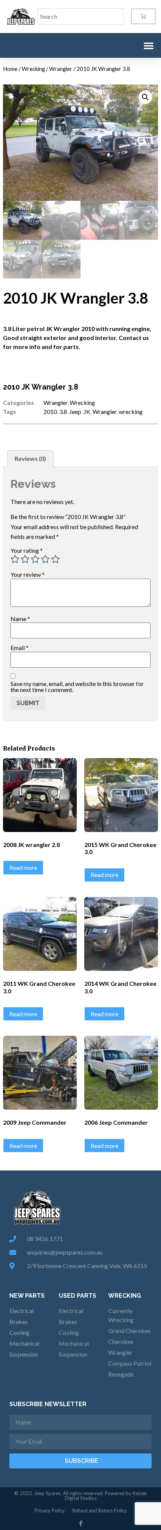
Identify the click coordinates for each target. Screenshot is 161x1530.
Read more (23, 867)
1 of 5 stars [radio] (14, 559)
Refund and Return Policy (99, 1510)
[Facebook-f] (80, 1523)
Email (19, 648)
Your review (27, 575)
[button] (149, 45)
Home (10, 68)
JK (86, 411)
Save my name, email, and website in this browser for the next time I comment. (77, 687)
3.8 (63, 411)
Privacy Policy (49, 1510)
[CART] (143, 16)
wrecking (131, 411)
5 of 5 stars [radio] (55, 559)
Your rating (26, 551)
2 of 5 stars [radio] (25, 559)
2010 (50, 411)
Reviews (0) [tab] (30, 458)
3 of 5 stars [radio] (35, 559)
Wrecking (33, 68)
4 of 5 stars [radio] (45, 559)
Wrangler (60, 68)
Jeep (75, 411)
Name (20, 619)
